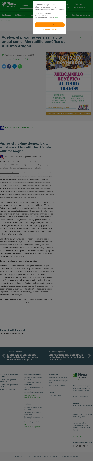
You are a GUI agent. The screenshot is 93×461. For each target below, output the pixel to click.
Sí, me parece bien (50, 25)
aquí (56, 18)
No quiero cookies (50, 29)
